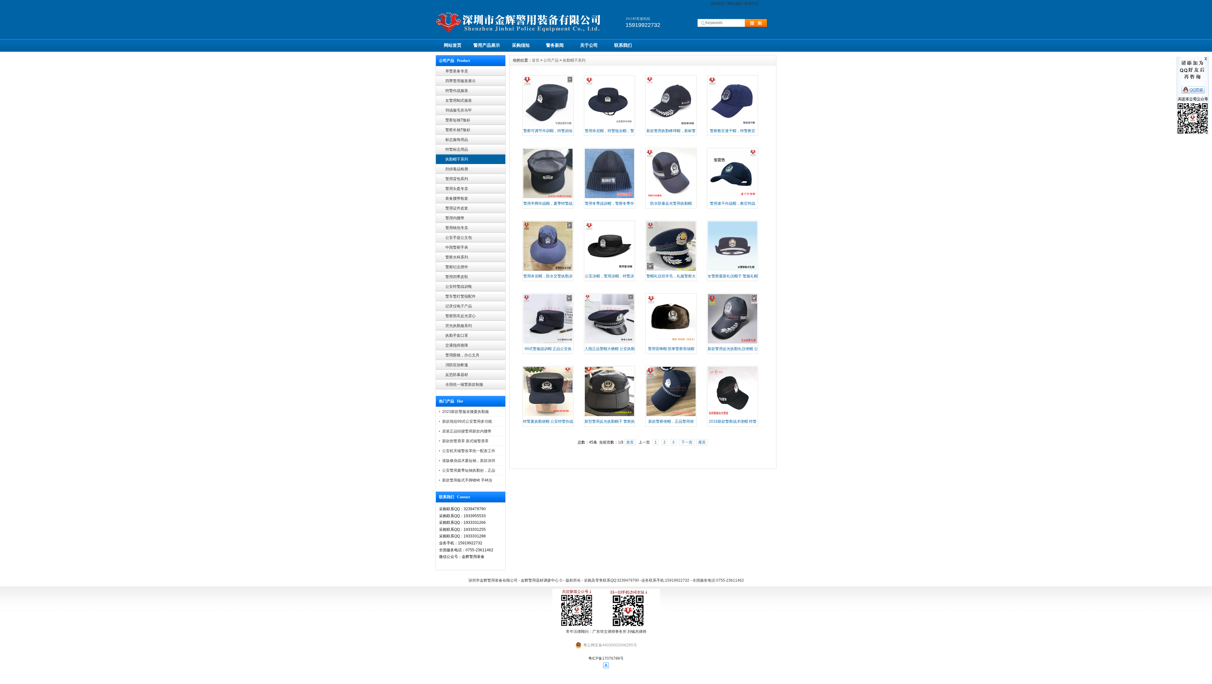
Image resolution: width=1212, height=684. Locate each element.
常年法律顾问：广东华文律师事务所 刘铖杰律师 (606, 631)
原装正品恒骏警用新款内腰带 (466, 431)
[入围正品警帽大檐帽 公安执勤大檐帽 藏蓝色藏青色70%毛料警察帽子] (609, 343)
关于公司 (589, 45)
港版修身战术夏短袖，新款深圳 (468, 460)
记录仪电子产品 (458, 306)
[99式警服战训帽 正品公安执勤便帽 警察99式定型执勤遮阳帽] (548, 343)
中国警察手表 (456, 247)
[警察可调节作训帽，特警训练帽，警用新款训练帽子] (548, 125)
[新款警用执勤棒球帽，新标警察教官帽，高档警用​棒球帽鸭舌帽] (671, 125)
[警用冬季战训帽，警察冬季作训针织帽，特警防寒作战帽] (609, 197)
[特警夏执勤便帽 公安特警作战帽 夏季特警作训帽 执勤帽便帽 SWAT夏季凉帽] (548, 415)
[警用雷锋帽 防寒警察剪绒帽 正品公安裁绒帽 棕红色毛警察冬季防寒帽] (671, 343)
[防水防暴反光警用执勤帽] (671, 197)
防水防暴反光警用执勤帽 (671, 203)
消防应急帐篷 (456, 365)
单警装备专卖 (456, 71)
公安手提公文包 (458, 237)
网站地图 (734, 3)
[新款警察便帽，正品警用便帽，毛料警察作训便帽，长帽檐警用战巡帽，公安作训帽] (671, 415)
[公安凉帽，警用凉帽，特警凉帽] (609, 270)
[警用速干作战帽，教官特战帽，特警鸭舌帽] (732, 197)
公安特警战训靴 (458, 286)
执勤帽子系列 (456, 159)
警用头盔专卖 (456, 188)
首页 (535, 60)
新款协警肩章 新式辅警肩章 (465, 441)
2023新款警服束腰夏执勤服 (465, 411)
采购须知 (521, 45)
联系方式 (751, 3)
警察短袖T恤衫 (457, 120)
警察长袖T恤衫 (457, 130)
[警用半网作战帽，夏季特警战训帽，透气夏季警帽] (548, 197)
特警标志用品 (456, 149)
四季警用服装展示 (460, 81)
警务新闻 (555, 45)
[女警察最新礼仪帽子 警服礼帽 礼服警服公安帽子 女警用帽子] (732, 270)
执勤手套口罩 (456, 335)
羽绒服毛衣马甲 (458, 110)
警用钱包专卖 (456, 228)
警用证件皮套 (456, 208)
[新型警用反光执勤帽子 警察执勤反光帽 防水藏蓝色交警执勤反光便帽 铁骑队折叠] (609, 415)
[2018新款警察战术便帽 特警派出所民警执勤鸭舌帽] (732, 415)
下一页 (686, 442)
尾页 (702, 442)
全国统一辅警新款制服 (464, 384)
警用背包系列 (456, 179)
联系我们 (623, 45)
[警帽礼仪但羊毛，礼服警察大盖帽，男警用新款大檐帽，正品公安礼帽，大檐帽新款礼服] (671, 270)
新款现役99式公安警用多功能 (467, 421)
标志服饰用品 (456, 139)
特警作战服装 (456, 90)
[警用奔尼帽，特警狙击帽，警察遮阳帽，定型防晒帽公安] (609, 125)
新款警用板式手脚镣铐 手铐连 (467, 480)
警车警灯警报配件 (460, 296)
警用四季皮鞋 (456, 277)
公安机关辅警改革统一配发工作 (468, 451)
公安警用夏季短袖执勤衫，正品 (468, 470)
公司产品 (551, 60)
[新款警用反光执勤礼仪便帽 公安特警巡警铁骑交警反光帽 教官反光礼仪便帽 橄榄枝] (732, 343)
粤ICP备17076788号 (606, 658)
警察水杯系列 (456, 257)
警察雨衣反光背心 (460, 316)
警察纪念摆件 (456, 267)
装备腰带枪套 (456, 198)
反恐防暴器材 (456, 374)
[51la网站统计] (606, 667)
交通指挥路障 (456, 345)
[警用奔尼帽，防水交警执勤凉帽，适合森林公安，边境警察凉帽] (548, 270)
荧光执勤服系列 (458, 326)
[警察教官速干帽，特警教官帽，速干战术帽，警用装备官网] (732, 125)
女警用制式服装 (458, 100)
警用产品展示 (486, 45)
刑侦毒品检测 (456, 169)
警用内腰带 (454, 218)
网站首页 (718, 3)
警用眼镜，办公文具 (462, 355)
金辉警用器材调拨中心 (540, 580)
